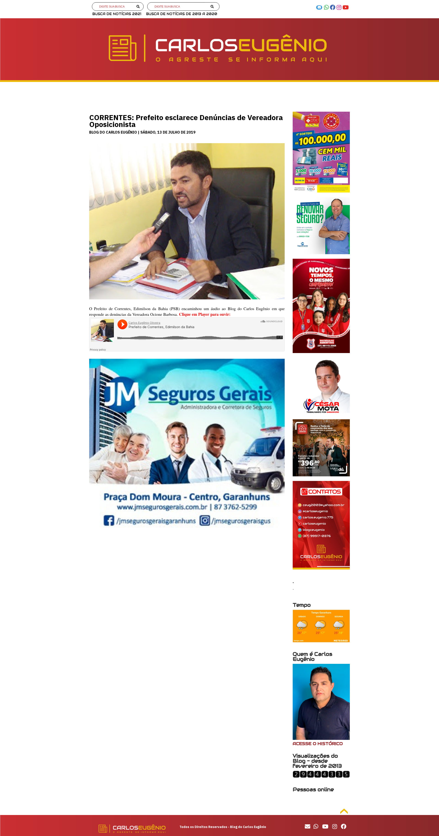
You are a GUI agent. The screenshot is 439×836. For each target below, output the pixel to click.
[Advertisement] (187, 573)
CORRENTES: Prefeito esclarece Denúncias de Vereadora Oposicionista (186, 121)
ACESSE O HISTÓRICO (318, 743)
